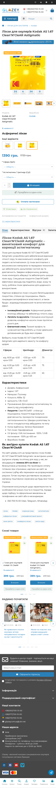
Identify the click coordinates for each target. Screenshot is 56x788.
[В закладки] (24, 538)
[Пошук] (51, 18)
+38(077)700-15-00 (34, 12)
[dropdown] (4, 2)
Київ (7, 732)
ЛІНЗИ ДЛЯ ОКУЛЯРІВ (17, 26)
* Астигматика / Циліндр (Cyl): (16, 172)
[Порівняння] (41, 2)
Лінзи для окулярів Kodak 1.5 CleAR (13, 564)
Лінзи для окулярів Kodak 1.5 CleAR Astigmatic (39, 565)
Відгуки (38, 230)
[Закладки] (35, 2)
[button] (6, 42)
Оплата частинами (30, 201)
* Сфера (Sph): (8, 162)
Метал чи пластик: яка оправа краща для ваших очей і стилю (41, 632)
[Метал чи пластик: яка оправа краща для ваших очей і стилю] (41, 612)
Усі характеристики (11, 221)
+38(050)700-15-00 (35, 9)
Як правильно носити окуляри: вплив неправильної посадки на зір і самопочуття (14, 633)
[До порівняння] (24, 543)
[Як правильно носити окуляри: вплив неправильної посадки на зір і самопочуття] (14, 612)
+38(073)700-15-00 (13, 718)
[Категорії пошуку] (24, 18)
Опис (5, 230)
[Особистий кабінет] (52, 2)
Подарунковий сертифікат (18, 698)
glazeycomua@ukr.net (15, 721)
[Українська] (46, 2)
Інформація (9, 690)
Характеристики (20, 230)
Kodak (34, 26)
